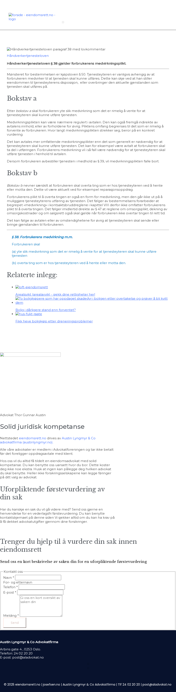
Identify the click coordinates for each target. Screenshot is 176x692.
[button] (63, 22)
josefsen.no (51, 684)
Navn (8, 578)
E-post (9, 592)
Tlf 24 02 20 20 (129, 684)
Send (15, 623)
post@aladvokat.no (28, 657)
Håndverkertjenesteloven (28, 56)
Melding (11, 615)
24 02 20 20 (23, 653)
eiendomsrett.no (32, 438)
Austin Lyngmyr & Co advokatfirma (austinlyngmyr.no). (48, 440)
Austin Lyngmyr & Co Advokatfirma (89, 684)
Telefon (10, 587)
